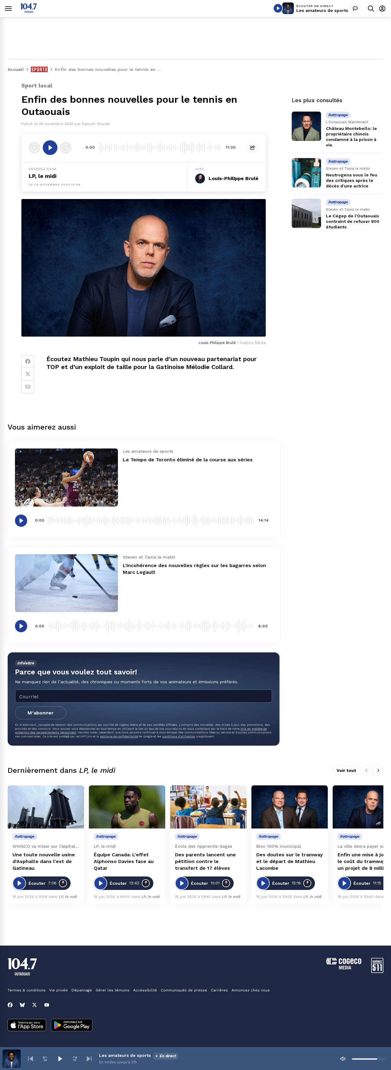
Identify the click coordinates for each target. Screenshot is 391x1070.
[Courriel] (27, 387)
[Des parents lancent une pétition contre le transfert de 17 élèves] (208, 806)
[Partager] (252, 147)
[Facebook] (27, 361)
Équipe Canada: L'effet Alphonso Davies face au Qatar (124, 861)
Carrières (219, 990)
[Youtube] (46, 1004)
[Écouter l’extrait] (50, 147)
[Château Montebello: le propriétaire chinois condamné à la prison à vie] (306, 126)
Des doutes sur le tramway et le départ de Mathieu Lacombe (289, 861)
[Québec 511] (377, 971)
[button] (30, 1059)
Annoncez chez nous (251, 990)
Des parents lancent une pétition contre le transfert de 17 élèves (205, 861)
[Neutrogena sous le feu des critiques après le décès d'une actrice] (306, 172)
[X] (34, 1004)
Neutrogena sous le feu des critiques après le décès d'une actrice (351, 180)
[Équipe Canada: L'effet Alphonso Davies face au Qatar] (127, 806)
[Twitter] (27, 374)
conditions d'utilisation (178, 736)
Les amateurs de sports (322, 10)
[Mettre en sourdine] (342, 1058)
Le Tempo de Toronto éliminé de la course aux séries (188, 460)
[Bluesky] (22, 1004)
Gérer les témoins (113, 990)
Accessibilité (145, 990)
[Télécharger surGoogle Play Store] (71, 1025)
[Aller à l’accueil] (28, 11)
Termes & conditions (27, 990)
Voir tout (346, 770)
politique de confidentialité (119, 736)
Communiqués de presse (184, 990)
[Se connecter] (382, 8)
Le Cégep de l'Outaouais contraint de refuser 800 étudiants (352, 221)
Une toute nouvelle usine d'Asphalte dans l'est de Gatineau (44, 861)
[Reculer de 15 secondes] (34, 147)
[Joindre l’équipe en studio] (355, 8)
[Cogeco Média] (343, 968)
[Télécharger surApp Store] (27, 1025)
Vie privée (58, 990)
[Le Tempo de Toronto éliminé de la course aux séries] (66, 477)
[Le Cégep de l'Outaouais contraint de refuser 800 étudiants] (306, 213)
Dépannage (81, 990)
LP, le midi (43, 176)
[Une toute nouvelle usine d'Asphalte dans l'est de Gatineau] (46, 806)
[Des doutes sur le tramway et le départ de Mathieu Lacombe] (289, 806)
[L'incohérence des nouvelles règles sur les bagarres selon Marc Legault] (66, 583)
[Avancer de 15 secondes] (65, 147)
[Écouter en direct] (278, 8)
